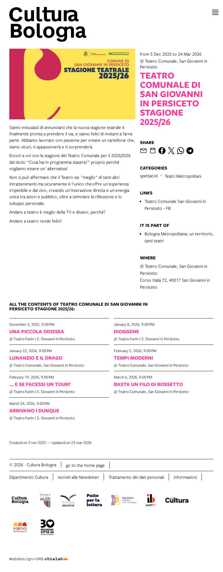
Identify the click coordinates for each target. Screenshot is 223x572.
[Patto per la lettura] (94, 501)
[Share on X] (171, 150)
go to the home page (85, 465)
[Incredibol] (151, 501)
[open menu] (215, 12)
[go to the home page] (59, 24)
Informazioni (185, 477)
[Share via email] (143, 150)
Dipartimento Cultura (28, 477)
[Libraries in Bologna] (68, 501)
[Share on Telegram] (189, 150)
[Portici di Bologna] (20, 528)
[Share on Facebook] (162, 150)
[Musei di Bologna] (45, 501)
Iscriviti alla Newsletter (78, 477)
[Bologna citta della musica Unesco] (124, 501)
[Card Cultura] (176, 501)
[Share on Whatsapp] (180, 150)
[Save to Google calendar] (152, 150)
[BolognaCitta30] (47, 528)
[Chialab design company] (39, 555)
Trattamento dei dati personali (136, 477)
